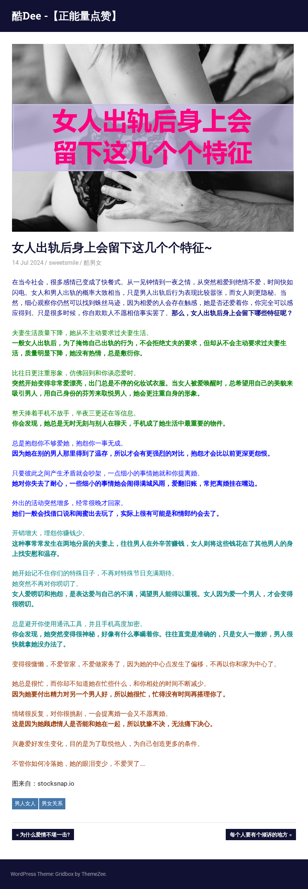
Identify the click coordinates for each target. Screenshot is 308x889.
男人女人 (25, 803)
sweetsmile (64, 262)
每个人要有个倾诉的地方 (258, 836)
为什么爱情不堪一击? (45, 836)
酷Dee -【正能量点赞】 (67, 16)
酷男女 (93, 262)
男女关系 (52, 803)
